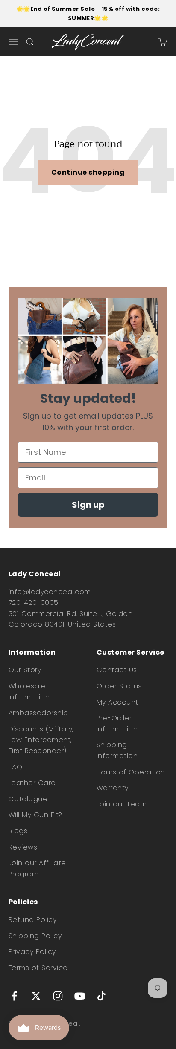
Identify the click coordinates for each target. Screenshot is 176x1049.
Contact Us (117, 670)
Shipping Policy (35, 936)
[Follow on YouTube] (79, 996)
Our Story (25, 670)
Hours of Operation (131, 772)
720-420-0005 (34, 602)
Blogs (18, 831)
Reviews (23, 847)
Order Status (119, 686)
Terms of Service (38, 968)
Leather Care (32, 783)
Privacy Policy (32, 952)
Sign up (88, 505)
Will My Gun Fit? (35, 815)
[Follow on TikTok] (101, 996)
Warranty (113, 788)
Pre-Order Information (117, 723)
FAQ (15, 767)
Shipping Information (117, 750)
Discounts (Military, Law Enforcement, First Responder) (41, 740)
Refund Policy (32, 920)
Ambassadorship (38, 713)
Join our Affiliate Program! (37, 868)
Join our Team (122, 804)
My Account (117, 702)
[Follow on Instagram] (58, 996)
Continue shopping (88, 172)
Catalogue (28, 799)
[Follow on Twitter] (36, 996)
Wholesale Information (29, 691)
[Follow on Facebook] (14, 996)
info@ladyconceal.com (50, 592)
